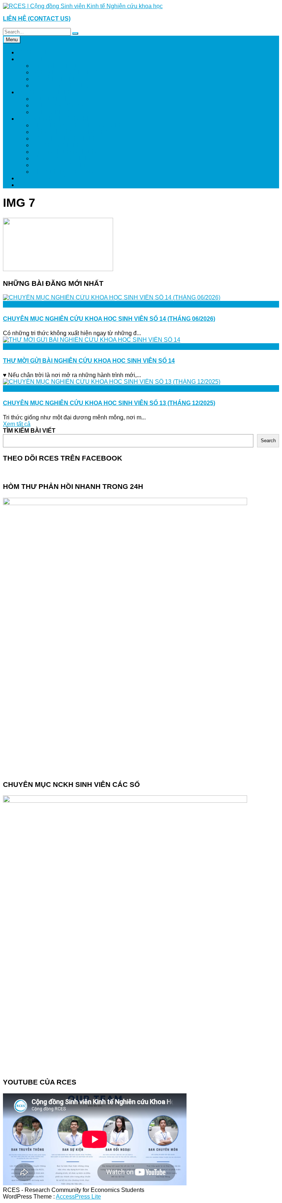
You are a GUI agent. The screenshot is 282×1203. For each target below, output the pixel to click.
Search (268, 440)
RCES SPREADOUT (60, 112)
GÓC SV (29, 185)
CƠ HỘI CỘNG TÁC (45, 178)
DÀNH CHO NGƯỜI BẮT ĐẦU (73, 132)
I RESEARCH (50, 99)
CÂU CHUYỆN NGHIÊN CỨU (72, 138)
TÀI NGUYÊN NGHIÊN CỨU (70, 158)
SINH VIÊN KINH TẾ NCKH (54, 119)
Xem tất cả (16, 424)
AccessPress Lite (78, 1196)
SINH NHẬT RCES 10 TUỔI (69, 66)
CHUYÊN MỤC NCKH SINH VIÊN (77, 125)
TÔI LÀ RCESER (54, 79)
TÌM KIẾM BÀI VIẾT (29, 430)
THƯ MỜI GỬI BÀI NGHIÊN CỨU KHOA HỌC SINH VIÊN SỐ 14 (89, 361)
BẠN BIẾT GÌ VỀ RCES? (65, 72)
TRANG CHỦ (35, 52)
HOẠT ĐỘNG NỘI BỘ (61, 85)
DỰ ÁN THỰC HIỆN (45, 92)
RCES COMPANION (59, 105)
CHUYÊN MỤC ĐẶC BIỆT (67, 171)
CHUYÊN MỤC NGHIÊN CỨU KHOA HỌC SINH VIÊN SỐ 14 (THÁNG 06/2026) (109, 319)
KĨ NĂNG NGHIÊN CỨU (64, 145)
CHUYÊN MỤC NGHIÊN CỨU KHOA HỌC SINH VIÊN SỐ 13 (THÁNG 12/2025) (109, 403)
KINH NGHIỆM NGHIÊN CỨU (72, 152)
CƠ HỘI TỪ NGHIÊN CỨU (68, 165)
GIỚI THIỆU (34, 59)
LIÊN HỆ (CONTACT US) (36, 18)
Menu (12, 39)
